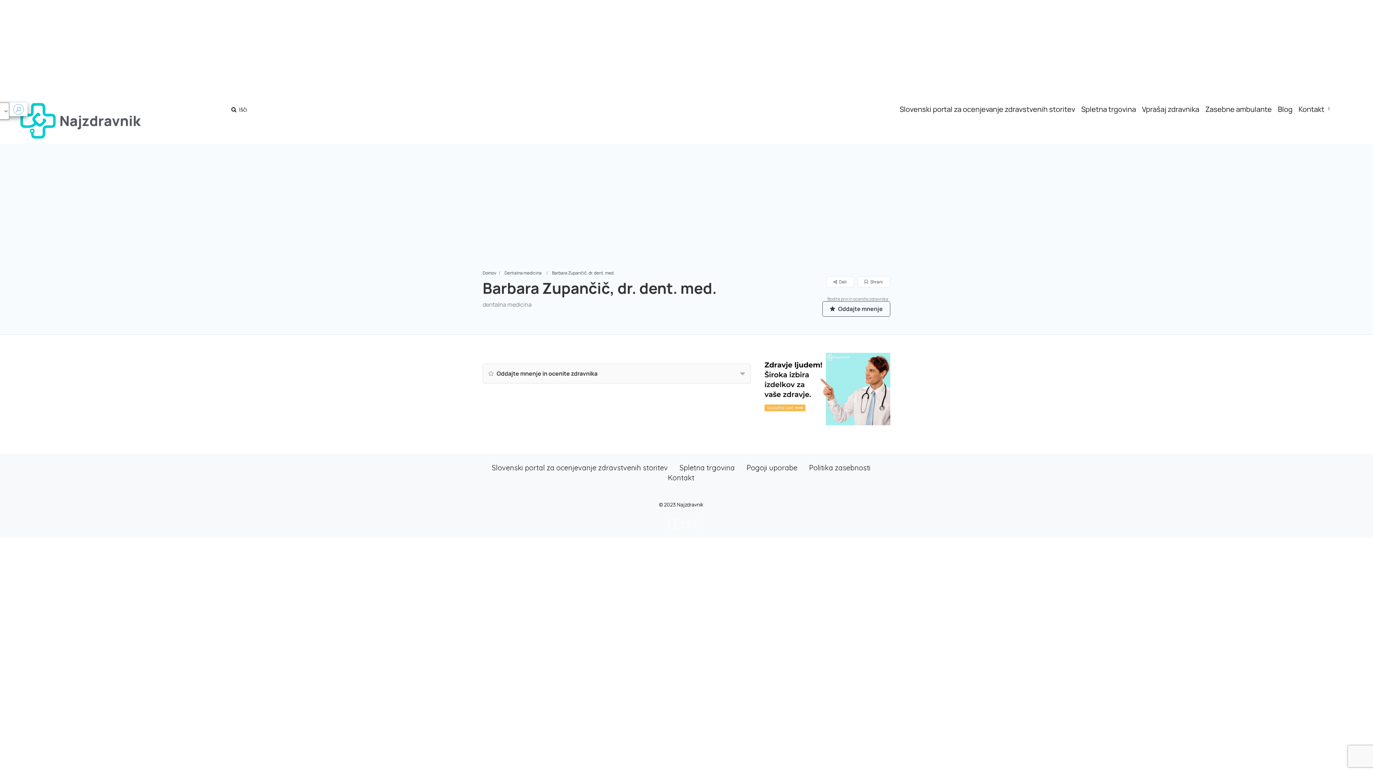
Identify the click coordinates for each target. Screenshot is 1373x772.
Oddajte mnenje (860, 309)
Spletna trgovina (1108, 109)
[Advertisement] (686, 215)
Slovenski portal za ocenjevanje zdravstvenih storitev (987, 109)
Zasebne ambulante (1238, 109)
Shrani (876, 282)
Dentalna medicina (523, 273)
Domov (489, 273)
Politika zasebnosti (840, 467)
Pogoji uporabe (772, 467)
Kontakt (1311, 109)
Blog (1285, 109)
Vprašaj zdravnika (1170, 109)
